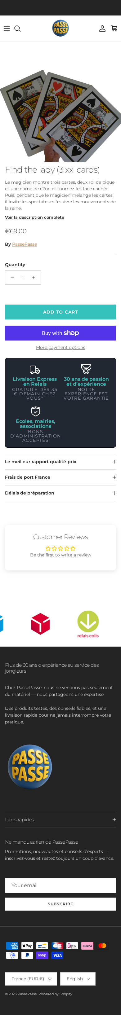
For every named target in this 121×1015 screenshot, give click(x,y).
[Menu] (7, 28)
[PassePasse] (60, 28)
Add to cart (60, 312)
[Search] (20, 28)
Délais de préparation (29, 493)
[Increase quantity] (35, 277)
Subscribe (60, 904)
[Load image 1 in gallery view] (60, 102)
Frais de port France (27, 477)
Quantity (15, 264)
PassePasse (24, 244)
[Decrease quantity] (10, 277)
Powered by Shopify (55, 994)
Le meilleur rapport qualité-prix (40, 461)
